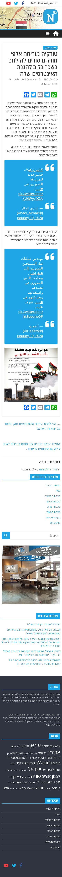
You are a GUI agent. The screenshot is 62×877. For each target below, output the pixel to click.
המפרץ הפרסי (36, 758)
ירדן (44, 770)
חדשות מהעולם (53, 485)
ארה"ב (53, 752)
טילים (12, 763)
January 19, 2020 (30, 217)
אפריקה (15, 746)
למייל (47, 724)
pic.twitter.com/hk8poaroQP (30, 314)
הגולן (9, 753)
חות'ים (56, 763)
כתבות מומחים (53, 501)
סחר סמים (26, 777)
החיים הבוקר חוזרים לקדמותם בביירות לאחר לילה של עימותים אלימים (31, 446)
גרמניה (33, 753)
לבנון (56, 776)
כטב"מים (18, 770)
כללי (58, 490)
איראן (35, 745)
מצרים (46, 776)
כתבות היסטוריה (52, 496)
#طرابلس (35, 273)
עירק (40, 781)
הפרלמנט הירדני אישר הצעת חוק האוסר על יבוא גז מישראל (32, 426)
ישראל (34, 769)
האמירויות (17, 753)
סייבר (19, 777)
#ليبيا (39, 188)
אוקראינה (48, 746)
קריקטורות (55, 522)
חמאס (31, 763)
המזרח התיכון (52, 758)
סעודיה (55, 782)
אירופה (24, 746)
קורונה (56, 788)
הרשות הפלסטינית (17, 758)
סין (14, 776)
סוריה (43, 83)
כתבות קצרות (50, 47)
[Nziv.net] (55, 33)
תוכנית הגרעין (15, 788)
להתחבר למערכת (48, 469)
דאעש (26, 753)
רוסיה (40, 788)
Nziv (17, 79)
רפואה (32, 788)
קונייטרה (11, 782)
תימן (6, 788)
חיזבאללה (44, 763)
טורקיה (54, 83)
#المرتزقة (35, 169)
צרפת (18, 782)
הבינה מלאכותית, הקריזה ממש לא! (43, 624)
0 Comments (31, 79)
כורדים (24, 770)
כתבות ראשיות (53, 512)
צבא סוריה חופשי (29, 782)
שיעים (25, 788)
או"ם (57, 746)
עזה (47, 782)
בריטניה (42, 753)
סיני (10, 777)
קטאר (48, 788)
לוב (49, 83)
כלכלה (9, 770)
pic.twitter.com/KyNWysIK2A (30, 196)
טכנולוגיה (53, 769)
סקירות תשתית (53, 517)
